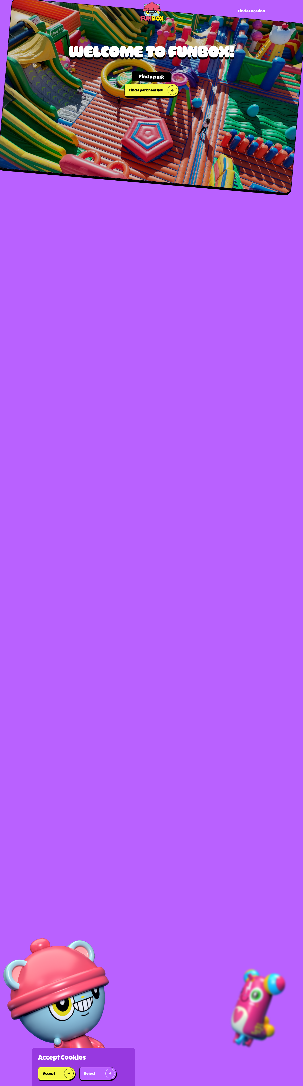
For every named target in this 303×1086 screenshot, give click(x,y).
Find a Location (251, 11)
